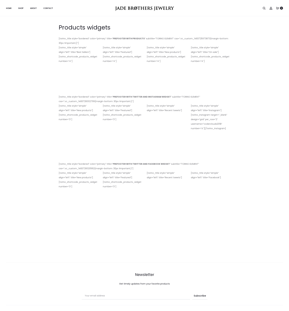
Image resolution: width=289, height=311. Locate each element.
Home (9, 8)
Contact (48, 8)
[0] (277, 8)
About (33, 8)
